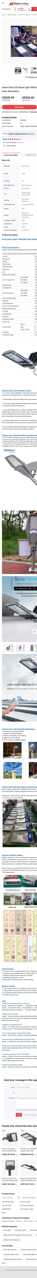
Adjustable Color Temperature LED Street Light (18, 1235)
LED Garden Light (20, 1230)
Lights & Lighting (11, 14)
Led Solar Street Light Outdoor (13, 1259)
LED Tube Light (6, 1205)
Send (18, 1115)
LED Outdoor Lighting (24, 14)
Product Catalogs (29, 1198)
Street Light (7, 1230)
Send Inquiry (19, 107)
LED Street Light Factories (28, 1250)
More (3, 1263)
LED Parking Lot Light (26, 1209)
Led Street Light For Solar (11, 1254)
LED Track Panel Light (26, 1205)
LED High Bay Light (8, 1202)
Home (3, 14)
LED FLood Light (25, 1202)
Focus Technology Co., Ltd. (25, 1270)
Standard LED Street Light (11, 1240)
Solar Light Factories (10, 1250)
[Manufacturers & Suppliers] (18, 3)
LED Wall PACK (6, 1209)
